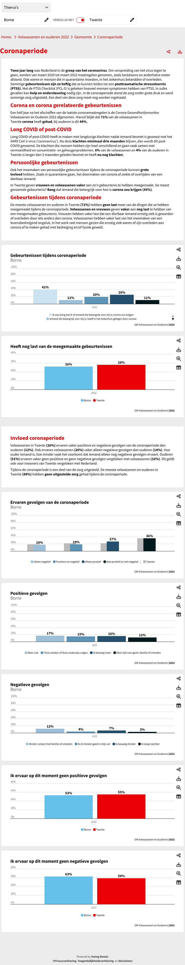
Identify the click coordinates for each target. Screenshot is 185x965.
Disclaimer (125, 961)
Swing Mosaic (100, 956)
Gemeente (83, 36)
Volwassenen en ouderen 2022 (43, 36)
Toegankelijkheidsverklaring (96, 961)
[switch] (80, 20)
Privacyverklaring (64, 961)
